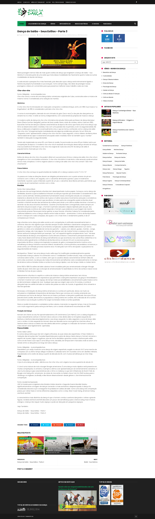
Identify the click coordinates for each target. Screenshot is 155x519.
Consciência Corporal (123, 185)
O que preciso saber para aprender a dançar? (56, 449)
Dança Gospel (107, 161)
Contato (26, 2)
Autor (48, 2)
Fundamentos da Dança (58, 35)
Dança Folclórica (126, 146)
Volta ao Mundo (108, 97)
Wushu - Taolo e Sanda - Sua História (30, 449)
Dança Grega (117, 169)
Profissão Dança (121, 153)
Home (22, 24)
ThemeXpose (29, 516)
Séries (53, 24)
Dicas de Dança (51, 438)
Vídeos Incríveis (108, 101)
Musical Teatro (121, 173)
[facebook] (136, 2)
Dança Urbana (107, 165)
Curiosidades (107, 76)
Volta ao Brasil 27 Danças (111, 94)
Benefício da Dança (109, 72)
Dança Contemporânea (122, 181)
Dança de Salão (44, 35)
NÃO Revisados (82, 35)
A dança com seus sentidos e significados (84, 449)
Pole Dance (106, 177)
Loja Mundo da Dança (37, 24)
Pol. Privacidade (58, 2)
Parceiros (107, 24)
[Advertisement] (99, 12)
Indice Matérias (81, 24)
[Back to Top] (136, 516)
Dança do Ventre (120, 157)
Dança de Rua (107, 157)
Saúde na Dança (108, 90)
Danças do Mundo (25, 438)
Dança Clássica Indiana (110, 79)
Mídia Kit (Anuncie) (38, 2)
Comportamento (120, 165)
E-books (95, 24)
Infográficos (65, 24)
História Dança (72, 35)
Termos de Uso (70, 2)
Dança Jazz (106, 169)
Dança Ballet (107, 149)
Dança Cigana (107, 181)
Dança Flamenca (108, 173)
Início (19, 2)
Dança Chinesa (108, 185)
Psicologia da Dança (109, 87)
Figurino (126, 169)
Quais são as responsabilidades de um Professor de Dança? (76, 488)
